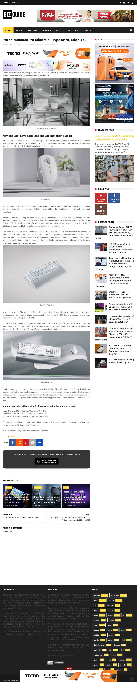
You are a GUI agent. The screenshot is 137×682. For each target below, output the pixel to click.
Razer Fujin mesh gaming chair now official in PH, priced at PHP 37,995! (46, 500)
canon (110, 640)
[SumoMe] (39, 442)
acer (109, 625)
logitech (97, 650)
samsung (115, 595)
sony (96, 625)
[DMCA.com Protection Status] (55, 664)
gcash (96, 630)
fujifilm (96, 635)
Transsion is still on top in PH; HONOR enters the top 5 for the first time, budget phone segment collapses (114, 264)
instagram (98, 655)
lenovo (96, 620)
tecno (111, 620)
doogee (117, 645)
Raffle (59, 30)
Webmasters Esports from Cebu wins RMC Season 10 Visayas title (120, 295)
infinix (110, 615)
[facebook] (120, 2)
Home (8, 30)
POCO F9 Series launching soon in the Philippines (121, 361)
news (51, 44)
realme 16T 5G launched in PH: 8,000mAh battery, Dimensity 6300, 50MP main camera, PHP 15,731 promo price (114, 334)
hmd (109, 660)
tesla (109, 665)
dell (122, 650)
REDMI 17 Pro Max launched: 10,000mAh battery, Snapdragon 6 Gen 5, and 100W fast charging (113, 281)
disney (122, 660)
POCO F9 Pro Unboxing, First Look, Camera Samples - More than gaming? (120, 349)
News (19, 30)
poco (123, 630)
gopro (96, 665)
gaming (8, 487)
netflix (96, 640)
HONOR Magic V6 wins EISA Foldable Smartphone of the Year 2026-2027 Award (120, 248)
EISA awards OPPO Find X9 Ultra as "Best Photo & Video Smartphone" (121, 319)
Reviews (47, 30)
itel (123, 640)
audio (66, 487)
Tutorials (73, 30)
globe (111, 610)
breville (123, 665)
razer (57, 44)
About (5, 3)
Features (32, 30)
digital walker (99, 645)
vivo (95, 605)
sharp (111, 635)
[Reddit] (19, 442)
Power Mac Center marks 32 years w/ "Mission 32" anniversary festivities (121, 307)
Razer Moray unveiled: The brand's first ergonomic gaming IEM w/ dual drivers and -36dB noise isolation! (75, 497)
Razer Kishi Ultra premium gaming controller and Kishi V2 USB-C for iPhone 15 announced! (17, 498)
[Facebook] (12, 442)
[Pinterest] (26, 442)
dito (110, 630)
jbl (110, 650)
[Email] (32, 442)
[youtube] (132, 2)
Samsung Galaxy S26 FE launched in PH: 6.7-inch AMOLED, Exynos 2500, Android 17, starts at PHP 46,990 (114, 233)
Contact (14, 3)
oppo (96, 600)
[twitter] (128, 2)
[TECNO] (68, 675)
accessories (43, 44)
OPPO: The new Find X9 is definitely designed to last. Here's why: (114, 138)
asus (96, 615)
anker (113, 655)
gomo (96, 660)
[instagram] (124, 2)
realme (110, 605)
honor (96, 610)
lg (123, 615)
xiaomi (111, 600)
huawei (97, 595)
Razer (12, 436)
